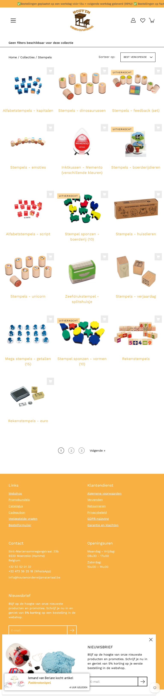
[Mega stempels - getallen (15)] (28, 333)
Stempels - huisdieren (136, 234)
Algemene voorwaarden (104, 493)
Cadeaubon (17, 512)
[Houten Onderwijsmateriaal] (82, 20)
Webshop (15, 493)
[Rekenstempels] (136, 333)
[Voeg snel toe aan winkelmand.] (50, 71)
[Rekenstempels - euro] (28, 395)
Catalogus (16, 506)
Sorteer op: (107, 57)
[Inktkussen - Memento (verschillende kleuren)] (82, 142)
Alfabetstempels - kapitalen (28, 110)
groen (82, 185)
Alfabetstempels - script (28, 234)
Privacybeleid (97, 512)
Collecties (27, 57)
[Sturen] (72, 630)
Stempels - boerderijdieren (136, 167)
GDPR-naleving (98, 518)
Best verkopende (135, 57)
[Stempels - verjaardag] (136, 271)
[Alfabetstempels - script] (28, 209)
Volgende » (97, 450)
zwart (73, 185)
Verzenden (95, 499)
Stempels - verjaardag (136, 296)
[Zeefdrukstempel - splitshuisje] (82, 271)
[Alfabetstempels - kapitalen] (28, 85)
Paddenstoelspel (39, 683)
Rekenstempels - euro (28, 421)
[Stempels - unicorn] (28, 271)
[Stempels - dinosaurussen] (82, 85)
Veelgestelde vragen (23, 518)
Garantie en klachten (103, 525)
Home (13, 57)
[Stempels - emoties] (28, 142)
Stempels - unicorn (27, 296)
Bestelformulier (20, 525)
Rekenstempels (136, 358)
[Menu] (13, 20)
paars (90, 185)
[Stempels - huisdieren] (136, 209)
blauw (86, 185)
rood (77, 185)
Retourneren (96, 506)
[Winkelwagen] (152, 20)
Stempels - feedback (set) (136, 110)
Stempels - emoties (28, 167)
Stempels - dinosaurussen (82, 110)
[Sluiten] (151, 639)
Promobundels (19, 499)
